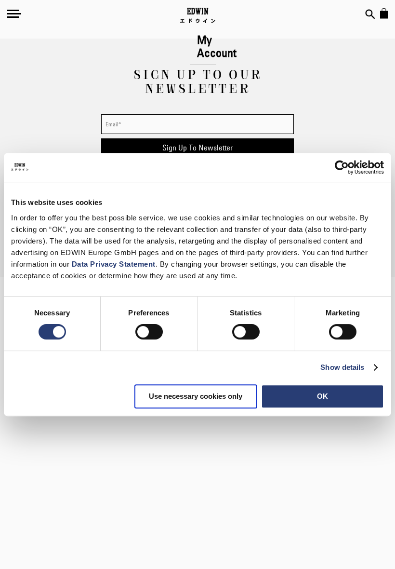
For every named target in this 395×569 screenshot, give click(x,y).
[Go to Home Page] (197, 15)
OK (322, 396)
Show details (342, 367)
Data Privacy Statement (114, 264)
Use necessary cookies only (195, 396)
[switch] (149, 332)
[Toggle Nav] (14, 13)
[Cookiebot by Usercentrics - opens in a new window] (342, 167)
